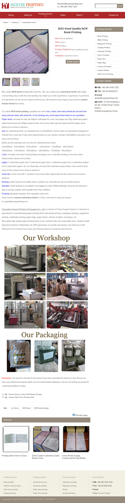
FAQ (97, 15)
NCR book (26, 408)
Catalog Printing (104, 47)
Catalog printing (10, 493)
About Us (28, 15)
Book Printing (103, 36)
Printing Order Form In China (14, 456)
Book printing (9, 482)
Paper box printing (40, 493)
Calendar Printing (104, 51)
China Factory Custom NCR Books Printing (25, 394)
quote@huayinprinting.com (71, 4)
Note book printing (11, 489)
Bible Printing (103, 40)
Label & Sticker (103, 70)
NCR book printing (41, 408)
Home (11, 15)
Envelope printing (40, 486)
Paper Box (102, 59)
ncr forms (15, 408)
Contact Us (113, 15)
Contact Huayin (104, 493)
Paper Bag (102, 63)
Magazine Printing (104, 44)
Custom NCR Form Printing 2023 (21, 397)
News (78, 15)
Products (15, 22)
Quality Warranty (68, 493)
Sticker (65, 489)
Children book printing (12, 486)
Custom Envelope (104, 66)
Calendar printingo (69, 482)
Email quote (72, 61)
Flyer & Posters (103, 55)
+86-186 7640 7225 (68, 7)
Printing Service (45, 14)
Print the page (81, 415)
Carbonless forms (29, 22)
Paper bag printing (40, 489)
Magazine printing (69, 486)
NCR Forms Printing (105, 74)
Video (62, 15)
